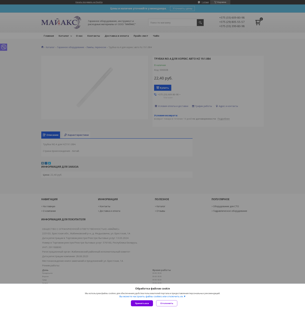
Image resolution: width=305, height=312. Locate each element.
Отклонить (166, 303)
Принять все (142, 303)
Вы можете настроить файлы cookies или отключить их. (151, 296)
